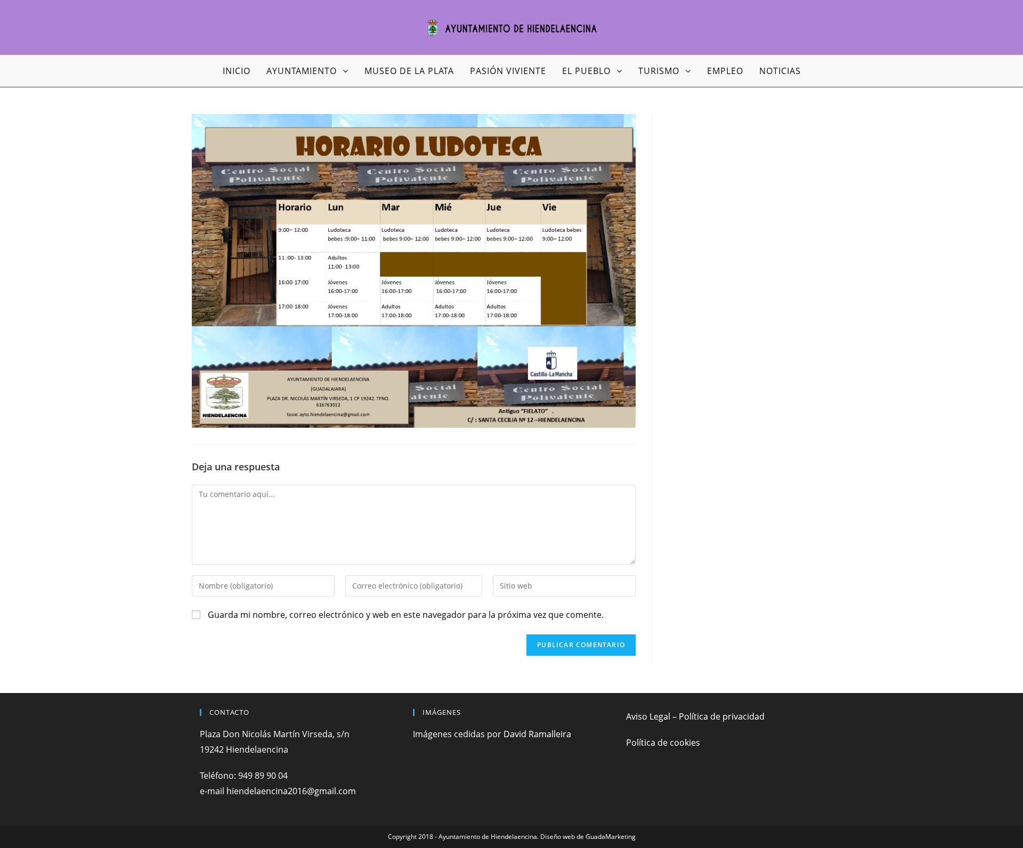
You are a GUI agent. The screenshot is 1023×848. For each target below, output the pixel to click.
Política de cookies (663, 742)
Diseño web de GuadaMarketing (588, 836)
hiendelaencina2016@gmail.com (291, 791)
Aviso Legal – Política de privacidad (695, 716)
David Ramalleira (537, 734)
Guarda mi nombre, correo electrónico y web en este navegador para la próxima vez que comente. (406, 615)
